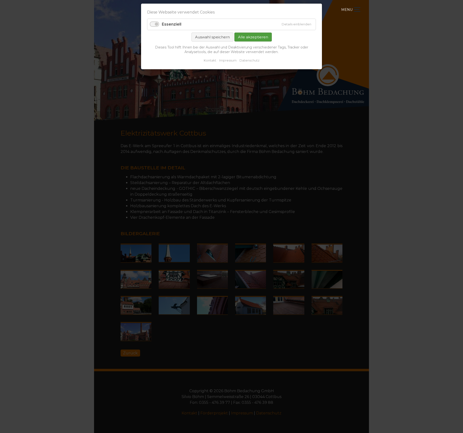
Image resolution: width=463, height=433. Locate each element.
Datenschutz (249, 60)
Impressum (228, 60)
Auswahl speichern (212, 37)
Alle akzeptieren (253, 37)
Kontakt (210, 60)
